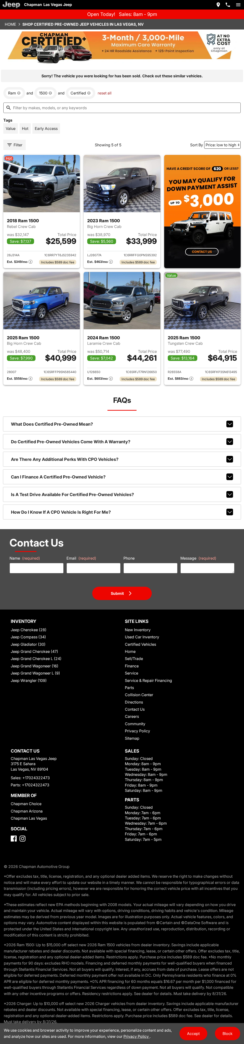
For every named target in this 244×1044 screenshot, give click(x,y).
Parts (129, 687)
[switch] (238, 5)
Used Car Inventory (142, 637)
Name (25, 558)
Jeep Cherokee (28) (28, 629)
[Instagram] (22, 838)
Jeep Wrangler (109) (29, 680)
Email (81, 558)
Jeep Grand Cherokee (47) (34, 651)
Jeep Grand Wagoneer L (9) (35, 673)
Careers (132, 716)
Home (10, 24)
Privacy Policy (137, 731)
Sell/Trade (134, 658)
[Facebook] (14, 838)
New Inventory (138, 629)
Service (131, 673)
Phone (129, 558)
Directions (134, 702)
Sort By (196, 145)
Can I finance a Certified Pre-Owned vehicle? (58, 476)
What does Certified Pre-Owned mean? (52, 424)
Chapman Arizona (27, 811)
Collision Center (139, 694)
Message (198, 558)
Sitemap (132, 738)
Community (135, 723)
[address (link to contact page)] (218, 5)
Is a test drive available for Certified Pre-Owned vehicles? (72, 494)
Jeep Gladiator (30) (28, 644)
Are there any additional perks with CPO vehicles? (64, 459)
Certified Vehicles (140, 644)
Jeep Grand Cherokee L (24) (36, 658)
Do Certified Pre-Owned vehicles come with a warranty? (70, 441)
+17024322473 (36, 777)
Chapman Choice (26, 803)
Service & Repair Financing (148, 680)
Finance (132, 666)
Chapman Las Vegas (29, 818)
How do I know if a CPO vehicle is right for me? (61, 512)
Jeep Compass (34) (28, 637)
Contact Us (135, 709)
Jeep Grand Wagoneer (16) (34, 666)
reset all (105, 93)
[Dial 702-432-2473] (228, 5)
